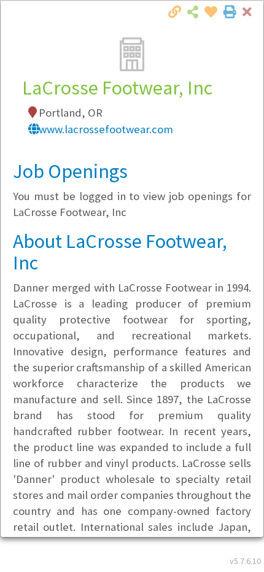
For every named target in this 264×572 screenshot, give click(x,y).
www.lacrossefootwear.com (106, 129)
